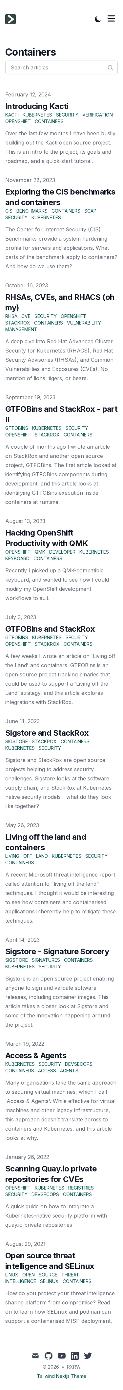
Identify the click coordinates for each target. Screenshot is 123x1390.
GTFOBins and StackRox (50, 629)
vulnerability (84, 323)
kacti (12, 115)
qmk (40, 552)
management (21, 329)
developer (62, 552)
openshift (18, 121)
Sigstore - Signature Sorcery (57, 951)
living (12, 856)
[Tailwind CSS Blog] (12, 19)
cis (8, 211)
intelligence (20, 1281)
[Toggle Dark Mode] (98, 19)
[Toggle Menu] (111, 18)
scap (90, 211)
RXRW (74, 1367)
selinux (49, 1281)
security (67, 115)
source (48, 1274)
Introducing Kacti (37, 106)
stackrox (17, 323)
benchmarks (32, 211)
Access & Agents (35, 1055)
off (27, 856)
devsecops (78, 1064)
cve (26, 316)
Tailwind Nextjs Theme (61, 1376)
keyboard (17, 558)
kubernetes (37, 115)
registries (81, 1188)
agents (69, 1070)
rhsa (11, 316)
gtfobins (16, 428)
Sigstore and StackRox (47, 733)
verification (97, 115)
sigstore (16, 741)
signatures (46, 960)
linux (11, 1274)
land (42, 856)
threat (70, 1274)
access (47, 1070)
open (28, 1274)
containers (49, 121)
